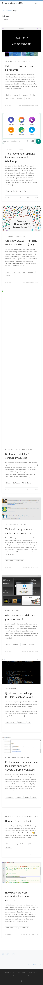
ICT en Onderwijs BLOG (17, 973)
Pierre (10, 105)
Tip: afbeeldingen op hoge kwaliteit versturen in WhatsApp (20, 157)
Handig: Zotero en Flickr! (19, 821)
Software (9, 11)
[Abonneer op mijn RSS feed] (21, 981)
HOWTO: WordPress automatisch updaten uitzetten (17, 896)
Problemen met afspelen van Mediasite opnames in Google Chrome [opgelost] (21, 765)
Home (3, 11)
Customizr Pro (26, 976)
